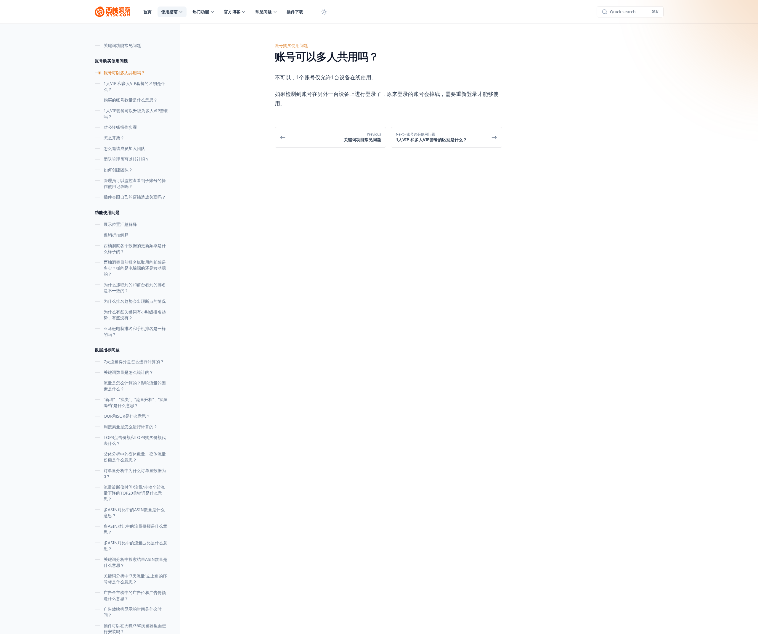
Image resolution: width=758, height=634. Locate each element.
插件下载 (295, 12)
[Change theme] (324, 12)
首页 (147, 12)
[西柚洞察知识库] (112, 12)
